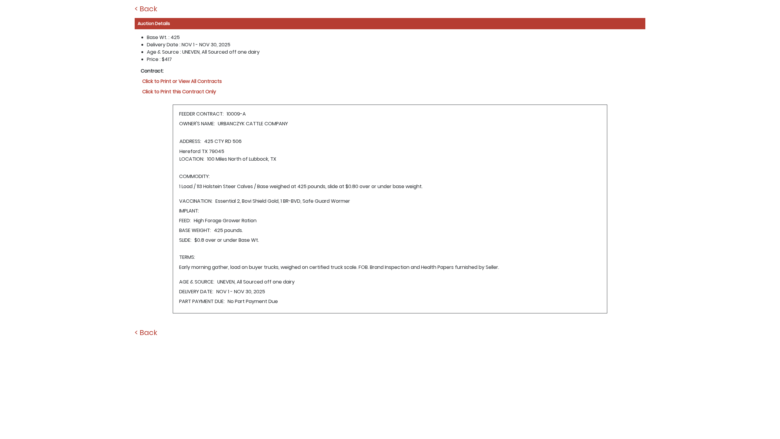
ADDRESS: (190, 141)
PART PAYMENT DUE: (202, 301)
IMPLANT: (189, 210)
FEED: (185, 220)
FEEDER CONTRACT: (201, 113)
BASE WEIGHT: (195, 230)
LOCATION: (191, 158)
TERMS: (187, 257)
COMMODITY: (194, 176)
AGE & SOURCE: (196, 281)
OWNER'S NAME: (197, 123)
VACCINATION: (195, 201)
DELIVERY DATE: (196, 291)
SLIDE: (185, 240)
